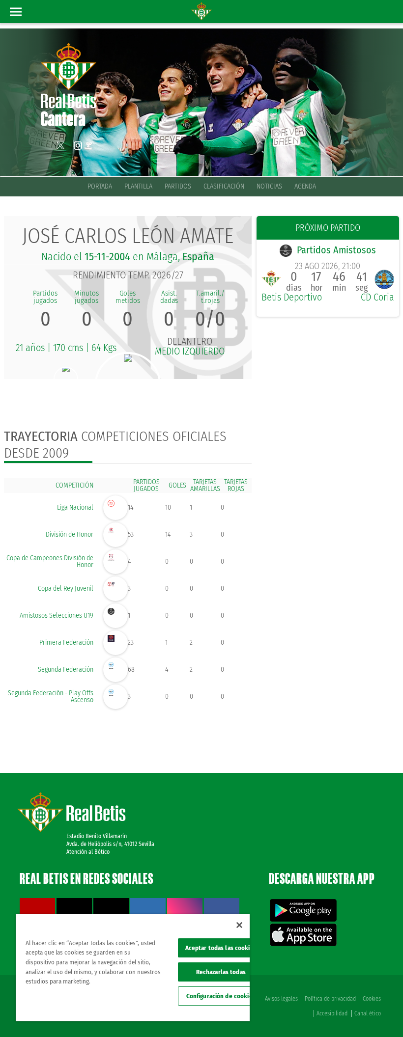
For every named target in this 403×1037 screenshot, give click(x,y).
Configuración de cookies (221, 996)
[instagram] (78, 145)
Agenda (305, 186)
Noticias (269, 186)
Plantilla (138, 186)
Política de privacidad (330, 998)
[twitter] (60, 145)
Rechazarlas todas (221, 972)
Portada (99, 186)
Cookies (372, 998)
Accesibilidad (332, 1013)
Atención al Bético (88, 851)
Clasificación (223, 186)
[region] (133, 967)
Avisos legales (281, 998)
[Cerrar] (239, 925)
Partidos (178, 186)
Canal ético (367, 1013)
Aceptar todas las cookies (221, 948)
